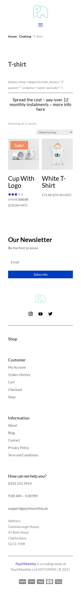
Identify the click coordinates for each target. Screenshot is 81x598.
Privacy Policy (18, 448)
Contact (14, 440)
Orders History (19, 375)
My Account (17, 367)
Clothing (25, 36)
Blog (11, 433)
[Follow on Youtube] (40, 314)
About (12, 425)
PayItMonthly (26, 564)
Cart (11, 382)
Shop (11, 397)
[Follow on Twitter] (50, 314)
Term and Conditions (23, 455)
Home (12, 36)
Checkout (15, 389)
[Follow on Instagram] (31, 314)
